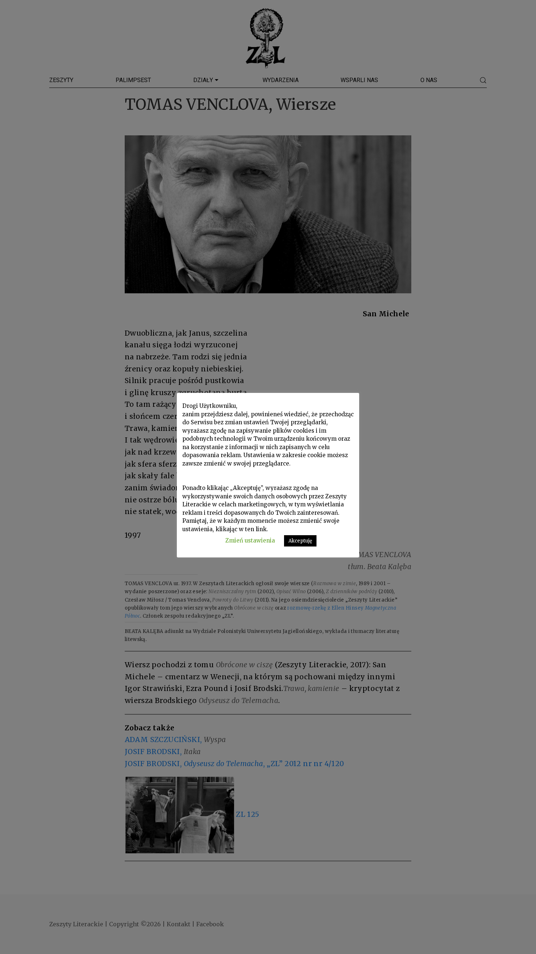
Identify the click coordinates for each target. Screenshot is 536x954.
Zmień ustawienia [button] (250, 540)
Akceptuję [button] (300, 541)
